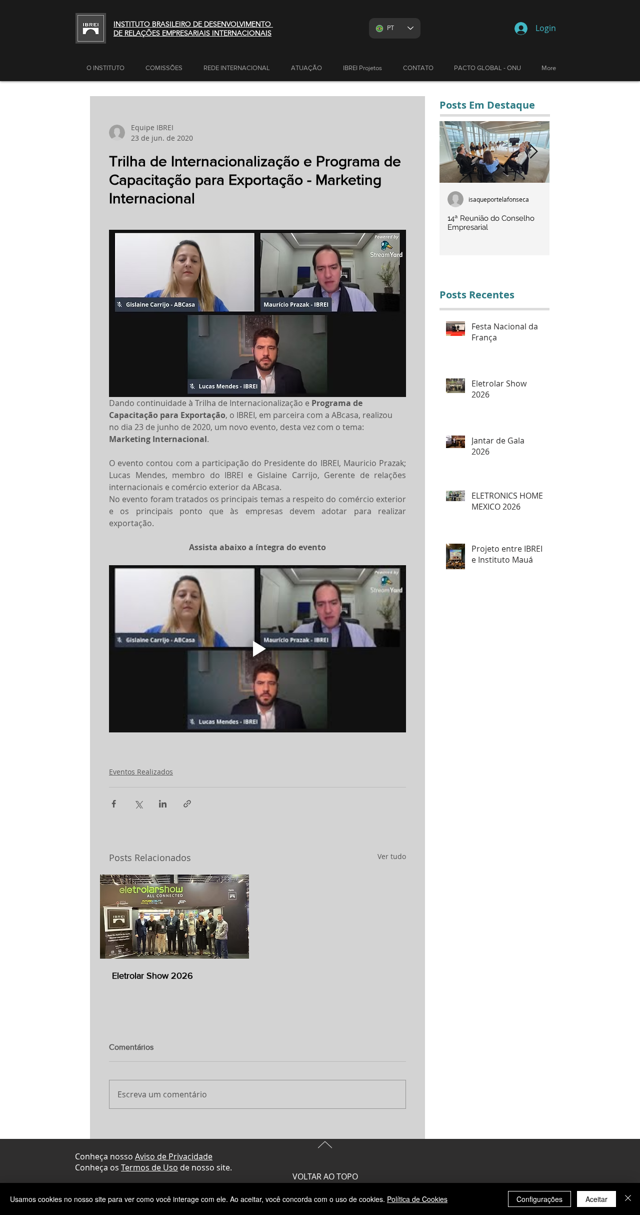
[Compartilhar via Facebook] (113, 803)
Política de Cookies (417, 1199)
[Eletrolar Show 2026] (174, 917)
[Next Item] (533, 152)
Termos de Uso (149, 1167)
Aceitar (597, 1199)
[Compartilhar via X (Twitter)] (138, 803)
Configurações (539, 1199)
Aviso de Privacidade (173, 1156)
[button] (306, 68)
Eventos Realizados (141, 771)
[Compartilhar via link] (187, 803)
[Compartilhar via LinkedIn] (163, 803)
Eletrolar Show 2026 (152, 976)
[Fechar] (628, 1199)
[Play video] (257, 648)
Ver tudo (392, 856)
